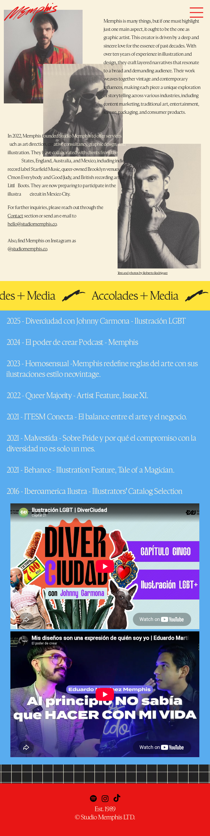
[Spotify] (93, 798)
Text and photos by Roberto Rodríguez (143, 272)
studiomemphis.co (29, 249)
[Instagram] (105, 798)
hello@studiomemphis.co (32, 224)
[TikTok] (116, 798)
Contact (15, 216)
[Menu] (196, 12)
